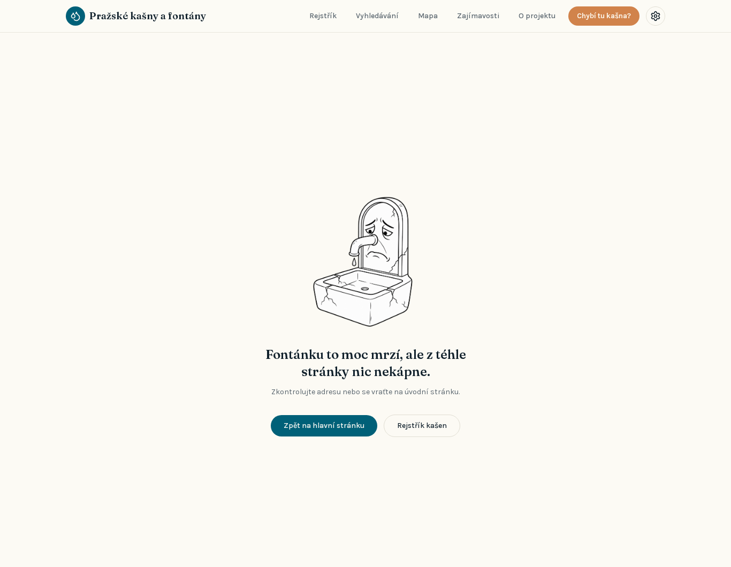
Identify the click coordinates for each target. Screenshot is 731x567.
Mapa (428, 15)
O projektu (537, 15)
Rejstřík (323, 15)
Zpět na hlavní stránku (324, 425)
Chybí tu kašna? (604, 15)
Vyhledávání (377, 15)
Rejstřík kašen (422, 425)
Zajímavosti (478, 15)
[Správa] (655, 16)
